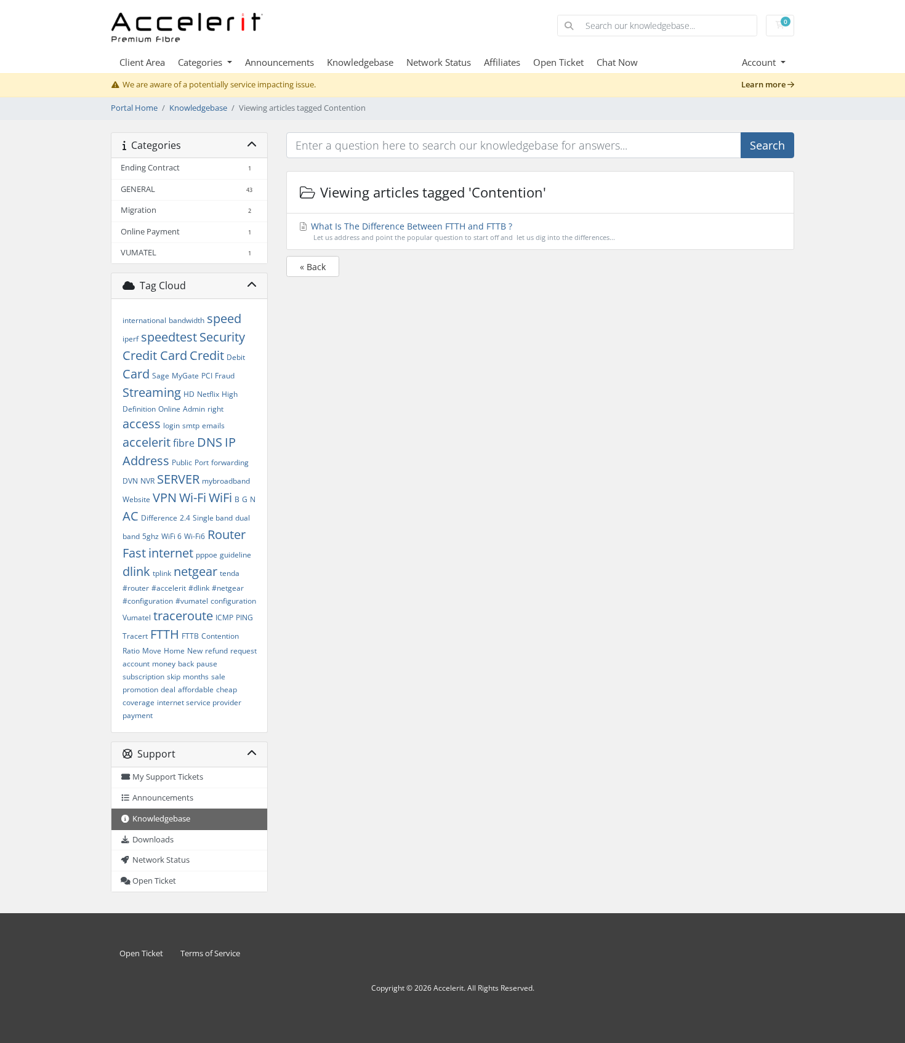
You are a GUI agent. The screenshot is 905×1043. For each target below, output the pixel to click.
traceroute (183, 615)
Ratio (131, 650)
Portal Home (134, 108)
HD (189, 394)
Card (136, 374)
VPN (165, 497)
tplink (162, 573)
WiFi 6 (171, 536)
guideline (235, 554)
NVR (147, 481)
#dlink (198, 588)
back (186, 663)
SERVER (178, 479)
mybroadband (226, 481)
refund (216, 650)
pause (206, 663)
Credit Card (155, 355)
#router (136, 588)
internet (170, 553)
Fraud (225, 375)
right (215, 409)
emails (213, 425)
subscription (143, 676)
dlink (136, 571)
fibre (184, 443)
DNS (209, 442)
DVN (130, 481)
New (195, 650)
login (171, 425)
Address (146, 460)
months (196, 676)
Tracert (135, 636)
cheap (226, 689)
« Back (313, 267)
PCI (206, 375)
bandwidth (186, 320)
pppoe (206, 554)
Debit (236, 357)
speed (224, 318)
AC (131, 516)
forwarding (230, 462)
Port (202, 462)
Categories (201, 62)
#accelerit (168, 588)
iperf (131, 339)
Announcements (279, 62)
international (144, 320)
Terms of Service (210, 953)
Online (169, 409)
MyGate (185, 375)
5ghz (150, 536)
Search (767, 145)
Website (136, 499)
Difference (159, 518)
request (243, 650)
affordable (196, 689)
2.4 (185, 518)
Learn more (764, 84)
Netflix (208, 394)
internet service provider (199, 702)
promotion (140, 689)
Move (151, 650)
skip (173, 676)
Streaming (152, 392)
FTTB (190, 636)
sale (218, 676)
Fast (134, 553)
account (136, 663)
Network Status (438, 62)
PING (244, 617)
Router (226, 534)
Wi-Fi (192, 497)
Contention (220, 636)
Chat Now (617, 62)
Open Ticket (558, 62)
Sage (160, 375)
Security (222, 337)
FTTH (164, 634)
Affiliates (502, 62)
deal (168, 689)
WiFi (220, 497)
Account (760, 62)
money (163, 663)
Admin (194, 409)
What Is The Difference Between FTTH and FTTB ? (461, 231)
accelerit (147, 442)
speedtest (169, 337)
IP (230, 442)
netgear (195, 571)
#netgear (228, 588)
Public (182, 462)
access (142, 423)
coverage (139, 702)
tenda (229, 573)
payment (138, 715)
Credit (207, 355)
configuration (233, 601)
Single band (213, 518)
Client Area (142, 62)
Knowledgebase (360, 62)
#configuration (148, 601)
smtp (190, 425)
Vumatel (137, 617)
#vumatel (191, 601)
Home (174, 650)
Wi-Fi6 (194, 536)
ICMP (224, 617)
